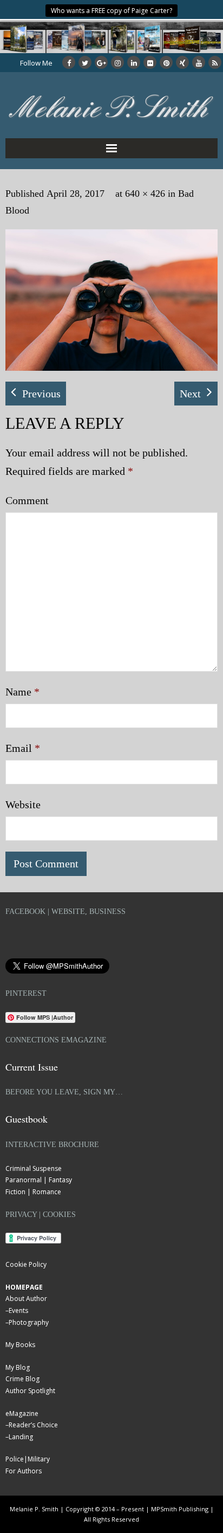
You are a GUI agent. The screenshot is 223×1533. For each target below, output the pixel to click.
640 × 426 (145, 193)
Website (23, 804)
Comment (27, 500)
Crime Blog (22, 1378)
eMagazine (21, 1413)
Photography (29, 1322)
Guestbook (26, 1118)
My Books (20, 1344)
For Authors (23, 1471)
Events (18, 1310)
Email (22, 748)
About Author (26, 1298)
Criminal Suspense (33, 1168)
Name (22, 692)
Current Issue (31, 1066)
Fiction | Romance (33, 1191)
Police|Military (27, 1459)
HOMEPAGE (24, 1287)
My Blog (17, 1367)
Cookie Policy (26, 1264)
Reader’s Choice (33, 1424)
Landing (21, 1436)
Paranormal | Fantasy (38, 1179)
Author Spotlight (30, 1390)
